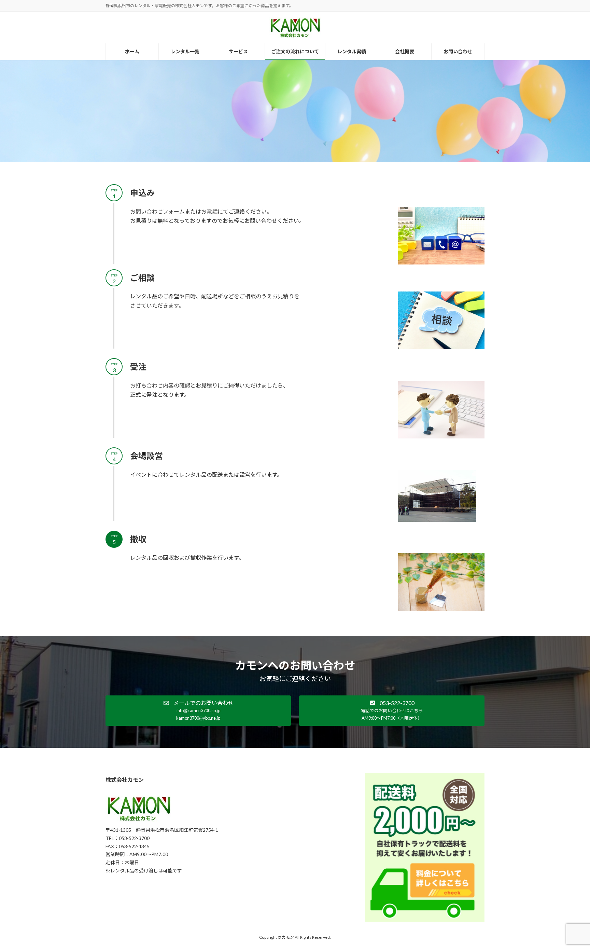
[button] (198, 710)
